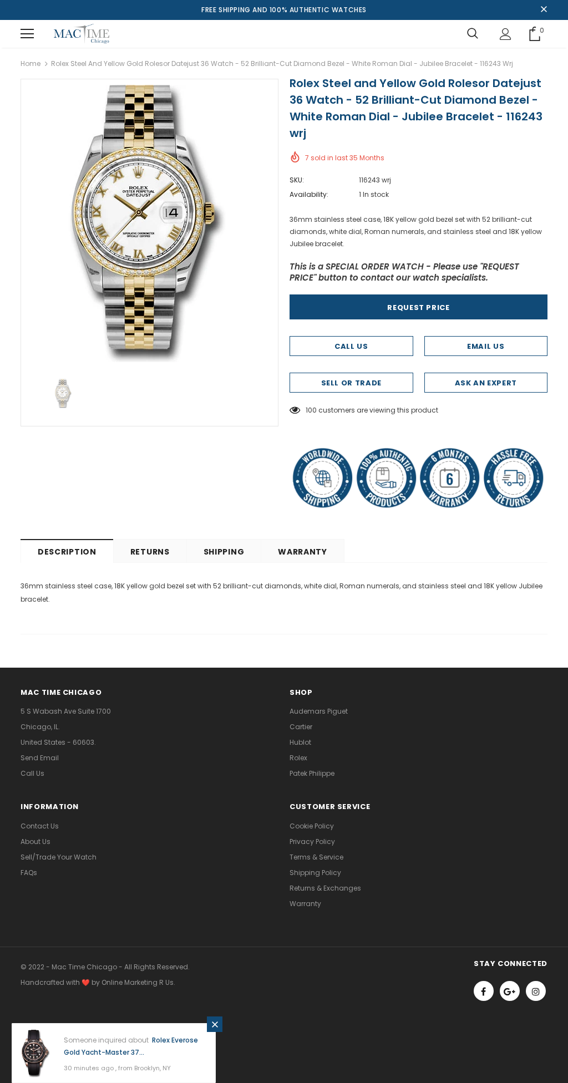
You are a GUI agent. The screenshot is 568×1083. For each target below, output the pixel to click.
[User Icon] (505, 34)
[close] (543, 10)
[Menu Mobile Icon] (27, 33)
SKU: (297, 180)
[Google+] (510, 991)
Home (30, 63)
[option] (149, 223)
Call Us (351, 346)
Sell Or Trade (351, 383)
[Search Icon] (472, 33)
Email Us (485, 346)
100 (311, 410)
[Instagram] (536, 991)
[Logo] (81, 34)
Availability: (309, 194)
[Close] (214, 1024)
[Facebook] (484, 991)
